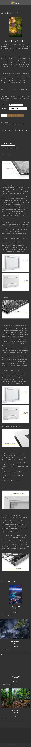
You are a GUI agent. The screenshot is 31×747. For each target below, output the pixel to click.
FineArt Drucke (11, 12)
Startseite (3, 12)
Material (5, 108)
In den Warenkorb (16, 115)
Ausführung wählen (8, 615)
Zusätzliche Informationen (12, 147)
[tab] (7, 143)
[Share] (2, 130)
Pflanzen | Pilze (20, 124)
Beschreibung (7, 143)
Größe (4, 104)
